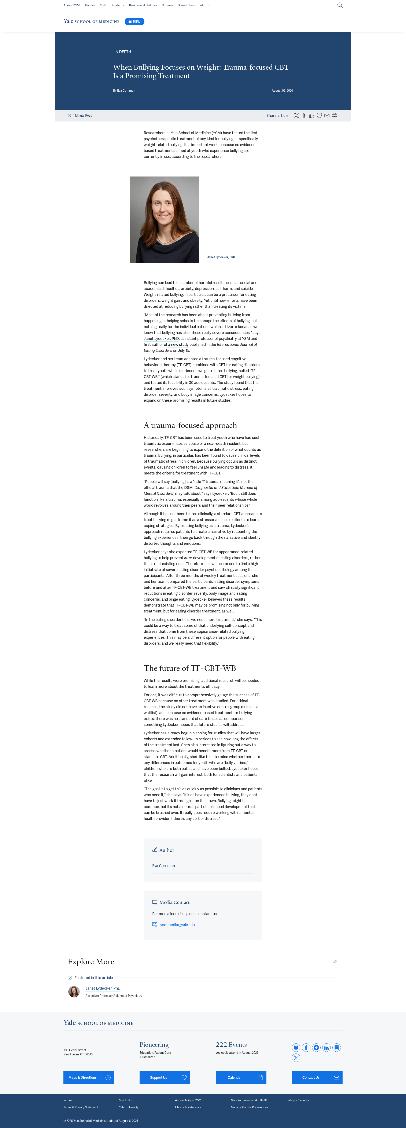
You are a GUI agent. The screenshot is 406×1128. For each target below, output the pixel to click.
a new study (178, 344)
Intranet (68, 1100)
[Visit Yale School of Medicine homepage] (98, 1023)
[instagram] (316, 1047)
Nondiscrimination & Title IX (249, 1100)
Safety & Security (298, 1100)
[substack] (336, 1047)
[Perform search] (340, 5)
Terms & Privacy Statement (80, 1107)
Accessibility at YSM (188, 1100)
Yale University (129, 1107)
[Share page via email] (326, 115)
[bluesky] (296, 1047)
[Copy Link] (335, 961)
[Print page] (334, 115)
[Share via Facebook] (304, 115)
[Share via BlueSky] (319, 115)
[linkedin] (326, 1047)
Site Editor (126, 1100)
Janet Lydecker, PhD (161, 338)
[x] (296, 1058)
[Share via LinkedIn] (311, 115)
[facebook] (306, 1047)
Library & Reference (188, 1107)
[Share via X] (296, 115)
